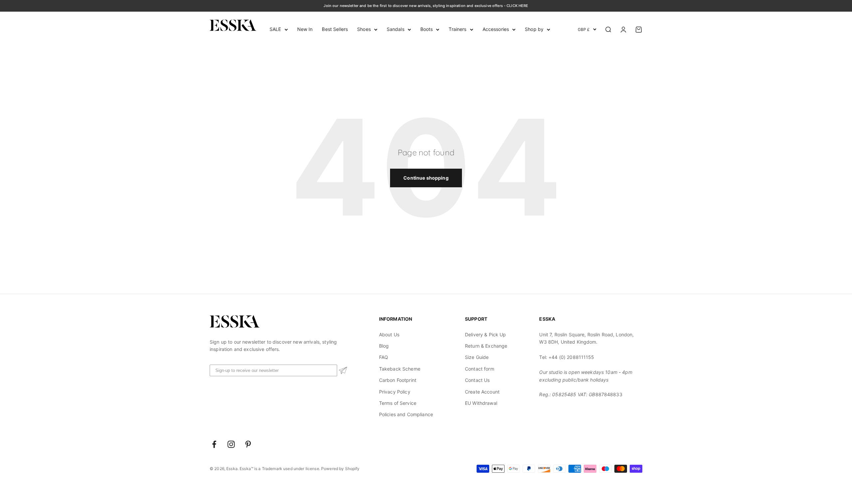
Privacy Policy (394, 392)
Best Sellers (335, 29)
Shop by (534, 29)
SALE (275, 29)
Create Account (482, 392)
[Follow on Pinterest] (248, 444)
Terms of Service (397, 403)
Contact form (479, 369)
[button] (343, 370)
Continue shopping (425, 178)
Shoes (364, 29)
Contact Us (477, 380)
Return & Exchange (486, 346)
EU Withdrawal (481, 403)
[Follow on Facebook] (214, 444)
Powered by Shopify (340, 468)
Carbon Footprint (397, 380)
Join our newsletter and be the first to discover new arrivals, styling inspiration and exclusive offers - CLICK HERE (425, 5)
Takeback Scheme (399, 369)
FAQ (383, 357)
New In (305, 29)
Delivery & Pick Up (485, 334)
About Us (389, 334)
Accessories (496, 29)
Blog (384, 346)
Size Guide (477, 357)
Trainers (457, 29)
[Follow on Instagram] (231, 444)
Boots (426, 29)
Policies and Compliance (406, 414)
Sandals (395, 29)
